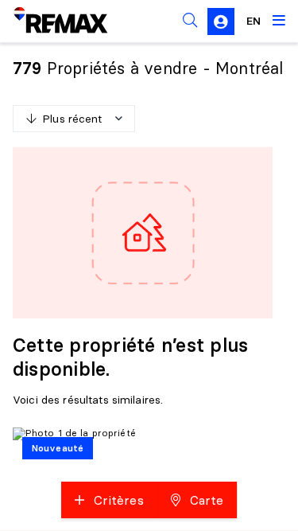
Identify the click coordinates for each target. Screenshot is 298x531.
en (253, 21)
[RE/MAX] (51, 20)
